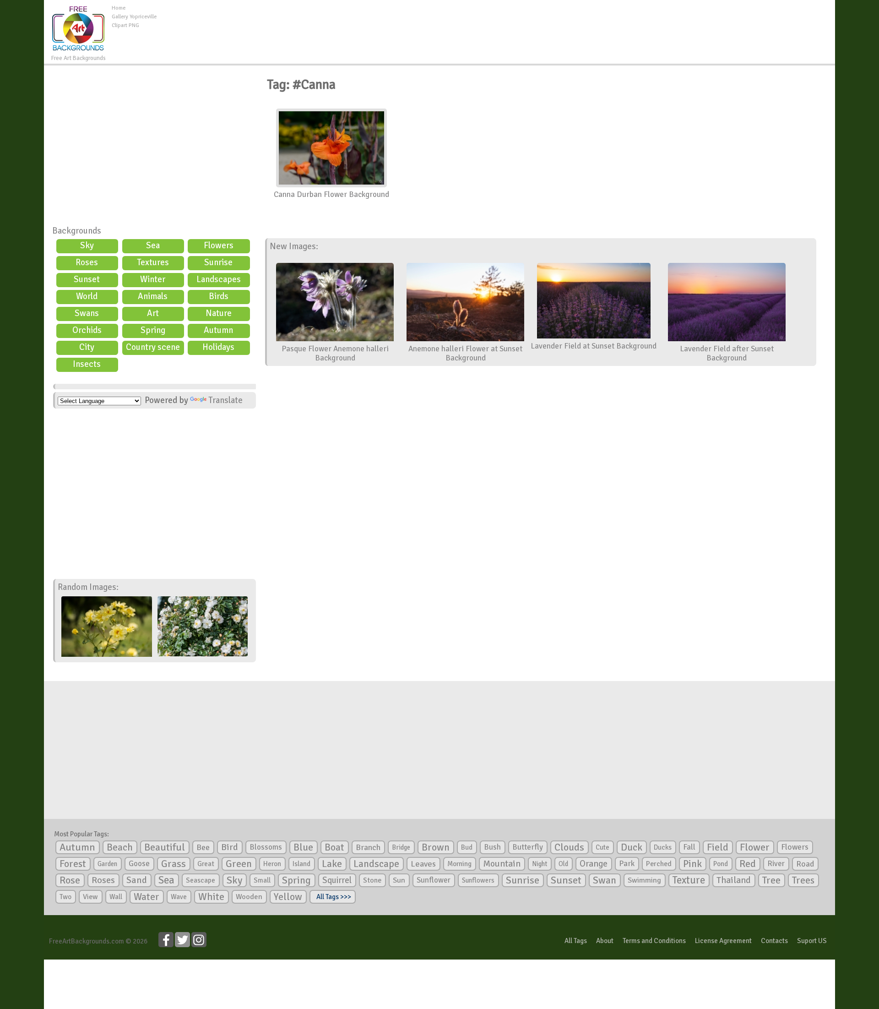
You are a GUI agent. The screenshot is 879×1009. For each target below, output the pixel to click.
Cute (602, 847)
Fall (689, 847)
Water (146, 897)
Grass (173, 864)
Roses (87, 262)
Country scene (153, 347)
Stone (372, 880)
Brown (436, 847)
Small (262, 880)
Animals (153, 296)
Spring (153, 330)
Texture (689, 880)
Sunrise (218, 262)
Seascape (200, 880)
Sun (399, 880)
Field (717, 847)
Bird (229, 847)
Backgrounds (76, 230)
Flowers (218, 245)
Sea (153, 245)
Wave (179, 897)
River (776, 863)
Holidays (218, 347)
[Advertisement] (495, 24)
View (90, 896)
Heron (272, 864)
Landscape (376, 864)
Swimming (644, 880)
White (211, 896)
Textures (153, 262)
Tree (771, 880)
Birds (218, 296)
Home (118, 8)
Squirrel (337, 880)
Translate (225, 400)
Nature (219, 313)
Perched (659, 863)
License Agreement (723, 941)
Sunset (87, 279)
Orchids (87, 330)
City (86, 347)
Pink (692, 863)
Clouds (569, 847)
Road (805, 864)
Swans (87, 313)
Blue (303, 847)
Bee (203, 847)
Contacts (774, 941)
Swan (604, 880)
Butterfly (527, 847)
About (604, 941)
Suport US (812, 941)
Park (627, 863)
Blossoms (266, 847)
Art (153, 313)
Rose (70, 880)
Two (65, 897)
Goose (139, 863)
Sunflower (433, 880)
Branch (368, 847)
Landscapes (218, 279)
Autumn (218, 330)
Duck (631, 847)
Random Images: (88, 587)
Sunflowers (478, 880)
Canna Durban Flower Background (331, 194)
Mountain (502, 863)
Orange (594, 863)
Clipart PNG (125, 25)
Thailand (733, 880)
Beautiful (164, 847)
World (87, 296)
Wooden (249, 896)
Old (563, 864)
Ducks (663, 847)
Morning (459, 864)
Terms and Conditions (654, 941)
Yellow (288, 896)
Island (301, 864)
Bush (492, 847)
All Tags (575, 941)
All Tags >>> (332, 897)
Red (747, 863)
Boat (334, 847)
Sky (87, 245)
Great (205, 864)
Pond (720, 864)
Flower (755, 847)
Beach (120, 847)
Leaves (423, 864)
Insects (87, 364)
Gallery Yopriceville (134, 16)
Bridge (401, 847)
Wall (115, 897)
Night (539, 864)
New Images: (294, 246)
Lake (332, 863)
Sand (136, 880)
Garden (107, 864)
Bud (466, 847)
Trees (803, 880)
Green (239, 863)
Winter (152, 279)
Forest (73, 864)
